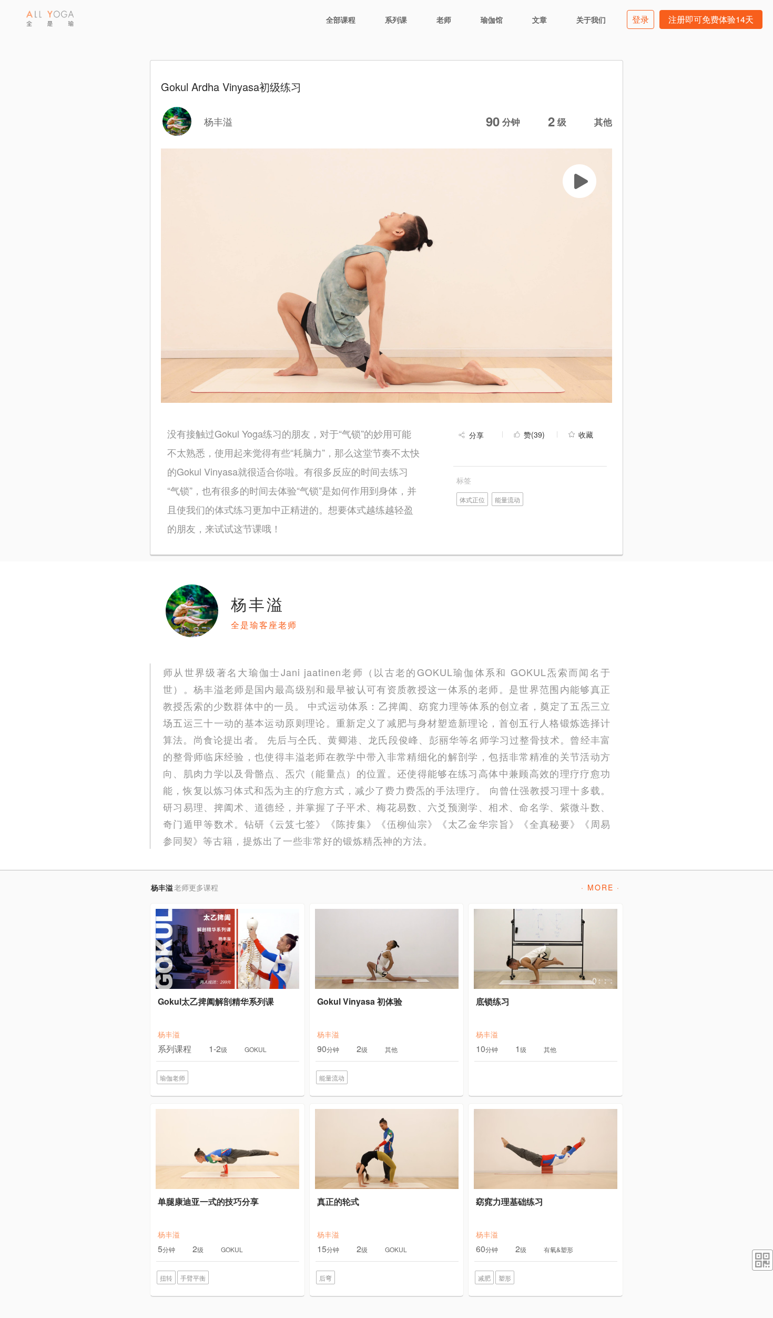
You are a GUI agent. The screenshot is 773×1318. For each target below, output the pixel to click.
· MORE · (600, 887)
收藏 (585, 434)
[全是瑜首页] (50, 18)
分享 (476, 435)
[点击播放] (579, 181)
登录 (640, 19)
